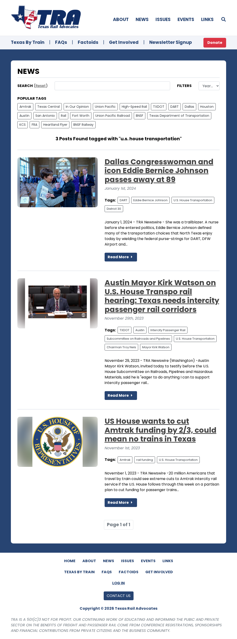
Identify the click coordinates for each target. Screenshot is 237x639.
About (121, 19)
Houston (207, 106)
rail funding (144, 460)
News (142, 19)
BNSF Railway (83, 124)
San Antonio (45, 115)
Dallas (189, 106)
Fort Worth (80, 115)
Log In (118, 583)
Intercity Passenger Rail (167, 330)
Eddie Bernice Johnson (150, 200)
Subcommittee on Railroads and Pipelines (138, 339)
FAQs (61, 42)
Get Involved (124, 42)
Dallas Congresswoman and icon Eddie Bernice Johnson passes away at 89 (159, 170)
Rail (63, 115)
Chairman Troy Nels (121, 347)
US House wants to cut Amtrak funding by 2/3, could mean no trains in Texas (160, 430)
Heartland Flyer (55, 124)
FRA (34, 124)
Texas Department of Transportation (179, 115)
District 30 (114, 209)
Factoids (88, 42)
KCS (22, 124)
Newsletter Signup (170, 42)
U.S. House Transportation (193, 200)
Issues (163, 19)
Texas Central (48, 106)
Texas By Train (27, 42)
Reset (40, 85)
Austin (24, 115)
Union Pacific (105, 106)
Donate (214, 42)
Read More (118, 257)
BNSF (139, 115)
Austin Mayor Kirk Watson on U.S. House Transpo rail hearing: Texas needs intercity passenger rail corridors (162, 295)
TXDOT (158, 106)
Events (186, 19)
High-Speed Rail (134, 106)
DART (174, 106)
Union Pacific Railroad (112, 115)
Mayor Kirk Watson (155, 347)
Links (207, 19)
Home (69, 561)
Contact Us (119, 595)
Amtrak (25, 106)
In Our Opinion (77, 106)
